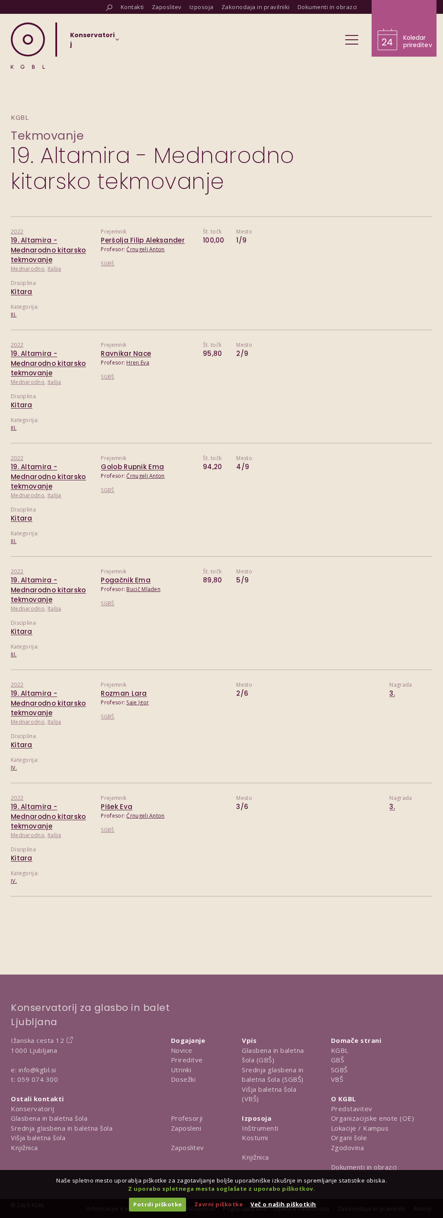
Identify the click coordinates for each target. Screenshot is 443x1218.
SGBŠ (107, 263)
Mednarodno (28, 268)
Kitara (21, 291)
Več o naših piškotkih (283, 1204)
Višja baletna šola (38, 1137)
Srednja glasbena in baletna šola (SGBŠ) (273, 1074)
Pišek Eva (116, 806)
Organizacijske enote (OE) (372, 1118)
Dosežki (183, 1079)
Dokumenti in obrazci (364, 1167)
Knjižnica (24, 1147)
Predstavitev (351, 1108)
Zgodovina (347, 1147)
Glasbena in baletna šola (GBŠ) (273, 1055)
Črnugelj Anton (145, 249)
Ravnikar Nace (126, 353)
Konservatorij (33, 1108)
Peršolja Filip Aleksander (143, 240)
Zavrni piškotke (218, 1204)
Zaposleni (186, 1128)
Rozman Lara (124, 693)
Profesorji (187, 1118)
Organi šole (349, 1137)
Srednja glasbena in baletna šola (61, 1128)
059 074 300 (37, 1079)
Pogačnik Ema (126, 580)
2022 (17, 231)
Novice (182, 1050)
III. (13, 314)
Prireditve (187, 1059)
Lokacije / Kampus (360, 1128)
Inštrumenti (260, 1128)
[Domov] (28, 45)
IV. (14, 767)
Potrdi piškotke (157, 1204)
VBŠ (337, 1079)
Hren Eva (137, 362)
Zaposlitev (187, 1147)
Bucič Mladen (143, 589)
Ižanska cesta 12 (37, 1040)
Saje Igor (137, 702)
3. (392, 693)
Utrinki (181, 1069)
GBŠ (337, 1059)
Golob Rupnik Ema (132, 466)
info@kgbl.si (37, 1069)
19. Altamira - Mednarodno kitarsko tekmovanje (48, 250)
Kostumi (255, 1137)
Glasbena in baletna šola (49, 1118)
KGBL (340, 1050)
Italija (54, 268)
